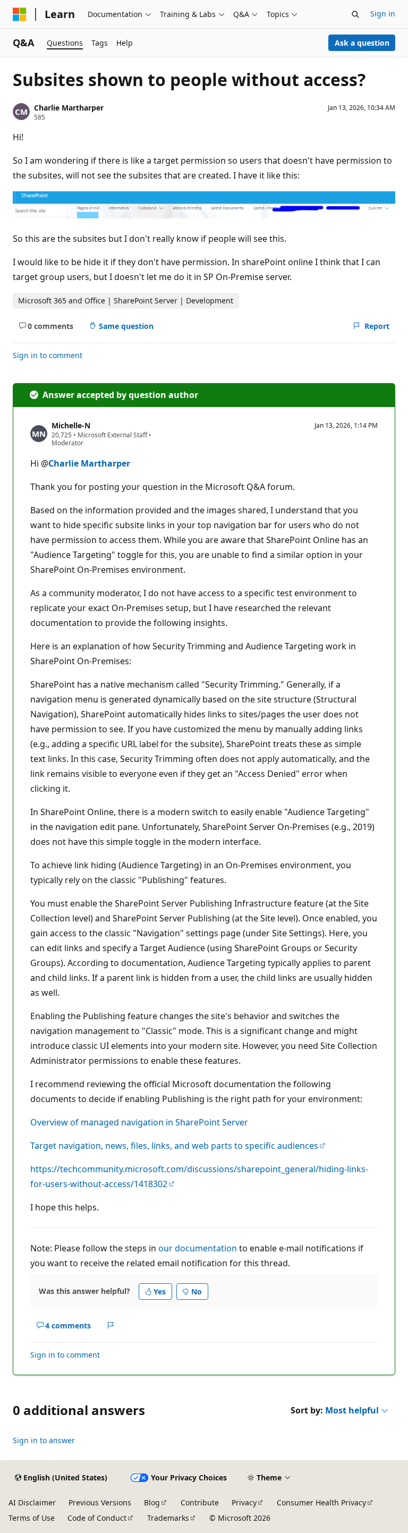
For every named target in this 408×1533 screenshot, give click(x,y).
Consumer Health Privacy (321, 1502)
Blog (152, 1502)
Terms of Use (31, 1518)
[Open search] (355, 14)
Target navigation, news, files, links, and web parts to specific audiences (174, 1145)
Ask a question (362, 43)
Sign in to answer (44, 1440)
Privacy (244, 1502)
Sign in (382, 14)
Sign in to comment (47, 355)
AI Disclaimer (32, 1502)
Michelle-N (71, 425)
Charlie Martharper (69, 108)
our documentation (197, 1248)
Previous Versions (100, 1502)
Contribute (200, 1502)
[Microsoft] (20, 14)
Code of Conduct (96, 1518)
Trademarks (168, 1518)
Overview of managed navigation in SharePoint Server (139, 1122)
